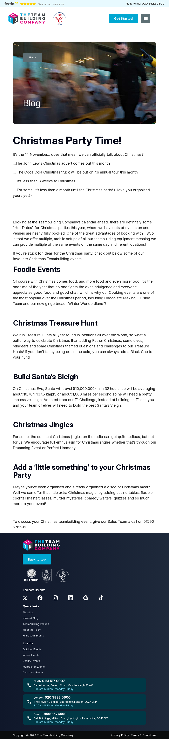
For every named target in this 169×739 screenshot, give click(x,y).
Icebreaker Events (34, 666)
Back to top (37, 559)
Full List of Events (33, 635)
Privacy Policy (120, 735)
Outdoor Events (32, 649)
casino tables (127, 492)
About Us (28, 612)
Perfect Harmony (61, 448)
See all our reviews (51, 4)
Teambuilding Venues (36, 624)
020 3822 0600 (153, 3)
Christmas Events (33, 672)
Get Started (123, 18)
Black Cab (139, 351)
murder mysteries (68, 498)
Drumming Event (27, 448)
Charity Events (31, 660)
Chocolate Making (120, 298)
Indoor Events (31, 655)
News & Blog (30, 618)
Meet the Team (32, 629)
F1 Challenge (85, 400)
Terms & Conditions (143, 735)
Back (32, 57)
